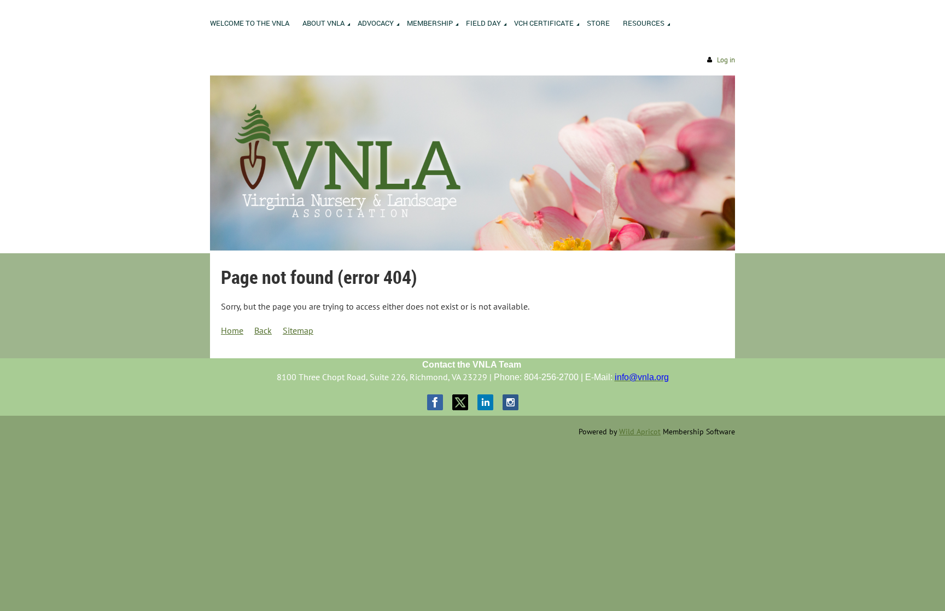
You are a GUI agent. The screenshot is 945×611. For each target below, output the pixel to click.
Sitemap (298, 330)
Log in (726, 60)
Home (232, 330)
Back (263, 330)
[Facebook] (435, 402)
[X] (460, 402)
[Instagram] (510, 402)
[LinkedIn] (485, 402)
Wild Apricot (640, 432)
